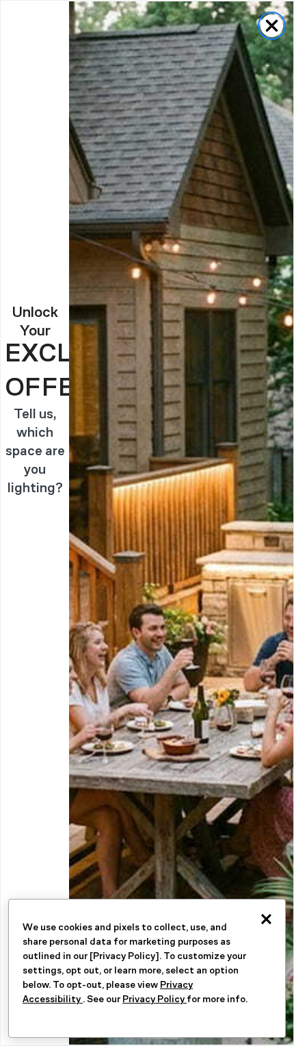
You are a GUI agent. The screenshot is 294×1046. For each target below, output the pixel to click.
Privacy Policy (154, 999)
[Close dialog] (272, 26)
